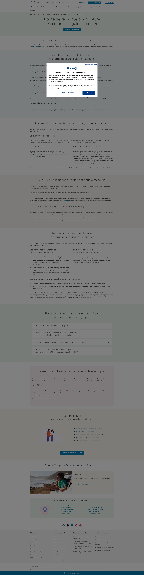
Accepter (89, 92)
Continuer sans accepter (90, 64)
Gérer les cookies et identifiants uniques (67, 92)
